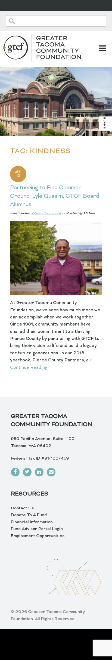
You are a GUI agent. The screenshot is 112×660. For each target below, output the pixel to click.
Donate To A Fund (29, 515)
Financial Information (32, 522)
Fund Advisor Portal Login (37, 529)
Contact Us (22, 508)
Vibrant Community (47, 213)
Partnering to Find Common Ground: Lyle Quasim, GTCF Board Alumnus (54, 196)
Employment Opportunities (37, 536)
